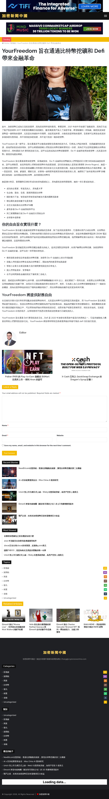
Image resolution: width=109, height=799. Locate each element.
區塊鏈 (13, 43)
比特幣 (6, 581)
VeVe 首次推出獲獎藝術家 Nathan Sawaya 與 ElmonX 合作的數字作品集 (40, 627)
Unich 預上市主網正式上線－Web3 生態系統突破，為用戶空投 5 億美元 (48, 492)
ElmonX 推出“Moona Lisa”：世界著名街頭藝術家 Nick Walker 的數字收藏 (13, 627)
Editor (22, 332)
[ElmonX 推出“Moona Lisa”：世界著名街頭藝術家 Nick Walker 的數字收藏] (13, 615)
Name (5, 425)
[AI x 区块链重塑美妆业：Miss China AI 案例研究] (9, 484)
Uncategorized (10, 598)
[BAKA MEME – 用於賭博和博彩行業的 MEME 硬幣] (95, 615)
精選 (5, 589)
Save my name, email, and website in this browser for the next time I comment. (37, 445)
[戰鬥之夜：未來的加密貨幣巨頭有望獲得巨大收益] (9, 520)
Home (6, 43)
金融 (5, 594)
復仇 (5, 585)
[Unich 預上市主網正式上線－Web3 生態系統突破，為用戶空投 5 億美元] (9, 496)
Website (60, 435)
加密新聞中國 (44, 794)
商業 (5, 577)
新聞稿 (6, 572)
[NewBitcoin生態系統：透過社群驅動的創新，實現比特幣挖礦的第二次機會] (9, 472)
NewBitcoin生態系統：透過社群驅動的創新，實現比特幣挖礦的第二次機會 (50, 468)
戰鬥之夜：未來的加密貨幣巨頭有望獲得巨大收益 (39, 516)
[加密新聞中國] (14, 15)
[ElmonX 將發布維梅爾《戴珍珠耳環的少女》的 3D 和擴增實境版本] (9, 508)
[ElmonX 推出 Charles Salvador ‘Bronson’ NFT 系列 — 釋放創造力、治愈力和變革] (68, 615)
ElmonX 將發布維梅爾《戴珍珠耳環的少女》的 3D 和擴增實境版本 (46, 504)
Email (5, 435)
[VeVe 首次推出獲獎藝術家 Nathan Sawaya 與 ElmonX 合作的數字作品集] (41, 615)
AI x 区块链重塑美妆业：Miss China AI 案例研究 (38, 480)
